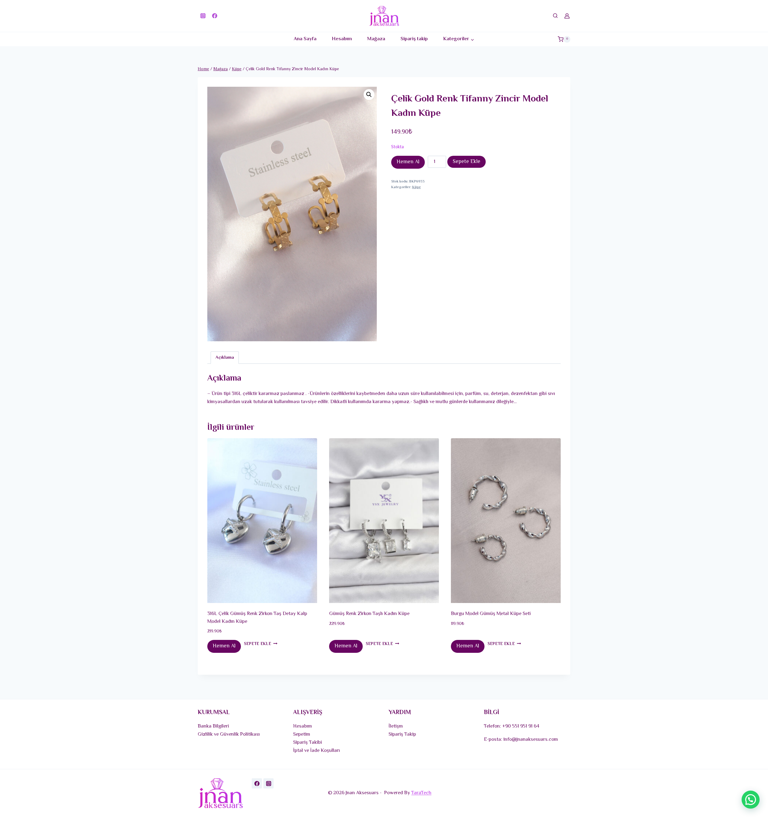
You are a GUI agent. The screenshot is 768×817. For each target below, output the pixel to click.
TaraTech (421, 793)
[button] (369, 94)
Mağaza (376, 39)
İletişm (395, 726)
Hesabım (342, 39)
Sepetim (301, 734)
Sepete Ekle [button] (257, 644)
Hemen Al (408, 162)
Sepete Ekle (466, 162)
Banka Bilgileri (213, 726)
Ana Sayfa (305, 39)
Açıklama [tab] (224, 357)
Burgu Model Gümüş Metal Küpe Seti (491, 614)
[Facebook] (214, 16)
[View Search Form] (555, 16)
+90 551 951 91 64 (520, 726)
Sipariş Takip (402, 734)
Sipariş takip (414, 39)
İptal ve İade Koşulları (316, 751)
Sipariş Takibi (307, 742)
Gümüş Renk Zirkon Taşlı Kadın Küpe (369, 614)
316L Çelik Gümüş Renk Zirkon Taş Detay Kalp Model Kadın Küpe (257, 618)
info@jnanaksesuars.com (530, 739)
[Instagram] (203, 16)
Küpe (416, 187)
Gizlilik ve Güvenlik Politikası (229, 734)
